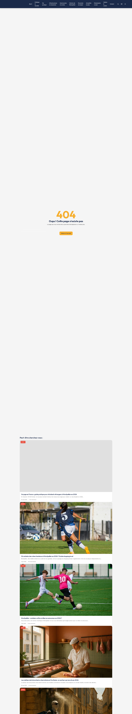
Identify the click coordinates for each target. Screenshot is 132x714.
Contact (112, 4)
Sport (30, 4)
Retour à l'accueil (66, 233)
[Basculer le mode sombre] (125, 4)
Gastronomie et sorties (63, 4)
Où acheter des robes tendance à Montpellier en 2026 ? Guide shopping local (47, 556)
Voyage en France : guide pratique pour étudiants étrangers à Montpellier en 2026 (49, 494)
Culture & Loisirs (105, 4)
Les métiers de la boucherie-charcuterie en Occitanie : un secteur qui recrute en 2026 (50, 680)
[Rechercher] (118, 4)
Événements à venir (97, 4)
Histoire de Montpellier (72, 4)
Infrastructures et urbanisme (53, 4)
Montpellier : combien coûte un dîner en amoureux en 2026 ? (41, 618)
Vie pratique (44, 4)
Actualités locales (88, 4)
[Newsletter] (121, 4)
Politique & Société (37, 4)
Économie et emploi (80, 4)
